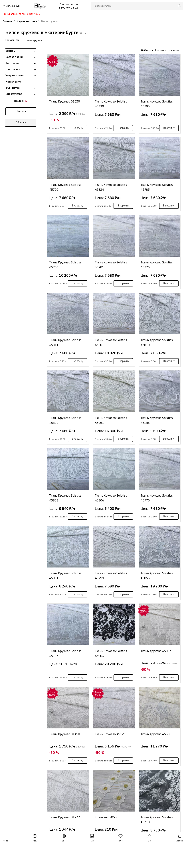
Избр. (120, 841)
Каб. (149, 841)
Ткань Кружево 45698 (156, 734)
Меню (5, 841)
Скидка (52, 61)
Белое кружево (34, 40)
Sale (64, 841)
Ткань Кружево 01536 (64, 101)
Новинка (146, 50)
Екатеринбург (13, 6)
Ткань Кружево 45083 (156, 651)
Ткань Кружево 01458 (64, 734)
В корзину (77, 128)
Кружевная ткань (27, 21)
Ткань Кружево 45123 (110, 734)
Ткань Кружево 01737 (64, 817)
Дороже (172, 50)
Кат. (92, 841)
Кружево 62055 (106, 817)
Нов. (35, 841)
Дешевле (160, 50)
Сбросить (21, 122)
